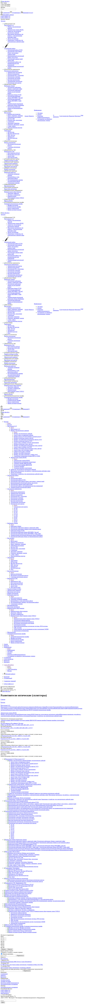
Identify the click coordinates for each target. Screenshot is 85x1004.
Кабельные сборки (16, 526)
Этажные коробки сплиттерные (55, 720)
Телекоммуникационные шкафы (20, 636)
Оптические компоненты (18, 492)
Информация (11, 650)
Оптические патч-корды (21, 506)
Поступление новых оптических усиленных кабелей (16, 967)
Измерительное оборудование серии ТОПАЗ (26, 618)
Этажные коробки (41, 720)
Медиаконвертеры (71, 708)
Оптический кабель (16, 478)
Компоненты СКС (16, 581)
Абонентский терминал (24, 708)
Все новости (4, 958)
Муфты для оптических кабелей (23, 433)
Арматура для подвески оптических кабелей (47, 714)
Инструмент (14, 541)
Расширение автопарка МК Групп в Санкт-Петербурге (16, 961)
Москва (9, 671)
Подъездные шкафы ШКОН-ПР (27, 720)
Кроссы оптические (16, 574)
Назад (9, 423)
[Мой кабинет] (1, 407)
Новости (3, 975)
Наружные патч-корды (37, 708)
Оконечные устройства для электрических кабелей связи (46, 716)
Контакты (3, 977)
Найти (2, 1002)
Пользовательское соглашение (9, 984)
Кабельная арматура (16, 598)
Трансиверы (14, 560)
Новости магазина (7, 954)
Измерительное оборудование (19, 611)
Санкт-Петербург (12, 669)
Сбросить (10, 949)
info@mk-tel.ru (6, 691)
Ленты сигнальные (24, 716)
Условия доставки (6, 981)
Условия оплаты (5, 980)
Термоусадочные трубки (10, 708)
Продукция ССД (15, 429)
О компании (4, 974)
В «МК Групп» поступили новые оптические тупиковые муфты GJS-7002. (22, 964)
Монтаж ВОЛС (28, 710)
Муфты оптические (48, 708)
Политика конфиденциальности (10, 983)
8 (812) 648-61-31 (5, 16)
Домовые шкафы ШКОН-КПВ (9, 720)
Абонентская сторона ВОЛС (22, 460)
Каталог (9, 424)
